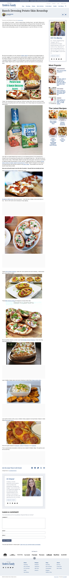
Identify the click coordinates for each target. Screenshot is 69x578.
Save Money (61, 6)
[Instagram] (10, 503)
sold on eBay (26, 164)
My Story (48, 3)
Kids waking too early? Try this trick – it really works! (61, 101)
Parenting (28, 6)
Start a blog (63, 3)
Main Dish (37, 568)
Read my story (55, 55)
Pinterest (26, 445)
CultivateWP (65, 576)
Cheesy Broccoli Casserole (62, 123)
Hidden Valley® (24, 55)
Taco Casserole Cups (62, 140)
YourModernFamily (13, 470)
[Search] (65, 6)
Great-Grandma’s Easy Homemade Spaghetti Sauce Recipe (53, 142)
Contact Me (59, 566)
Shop (23, 6)
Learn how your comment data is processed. (30, 544)
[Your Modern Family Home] (9, 5)
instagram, (17, 445)
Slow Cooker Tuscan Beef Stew (53, 122)
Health (54, 6)
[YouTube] (15, 503)
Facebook (34, 445)
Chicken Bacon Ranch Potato (11, 170)
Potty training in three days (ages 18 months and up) (61, 92)
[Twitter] (17, 503)
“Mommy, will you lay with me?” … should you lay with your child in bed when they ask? (61, 82)
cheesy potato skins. (36, 380)
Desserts (36, 570)
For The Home (26, 568)
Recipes (33, 6)
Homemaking (48, 568)
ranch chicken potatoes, (10, 271)
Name (4, 530)
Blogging (47, 570)
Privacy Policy (56, 576)
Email (4, 535)
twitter (21, 445)
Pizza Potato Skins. (9, 420)
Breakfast (37, 564)
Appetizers (37, 566)
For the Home (48, 6)
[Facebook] (12, 503)
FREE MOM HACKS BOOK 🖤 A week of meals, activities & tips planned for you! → (34, 0)
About (58, 562)
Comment (5, 517)
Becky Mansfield (10, 14)
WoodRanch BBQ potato (7, 199)
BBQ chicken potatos (10, 300)
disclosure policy (20, 20)
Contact (54, 3)
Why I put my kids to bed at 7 (61, 71)
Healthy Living (49, 572)
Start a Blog (59, 568)
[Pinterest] (8, 503)
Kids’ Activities (40, 6)
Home (25, 562)
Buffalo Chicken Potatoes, (29, 339)
